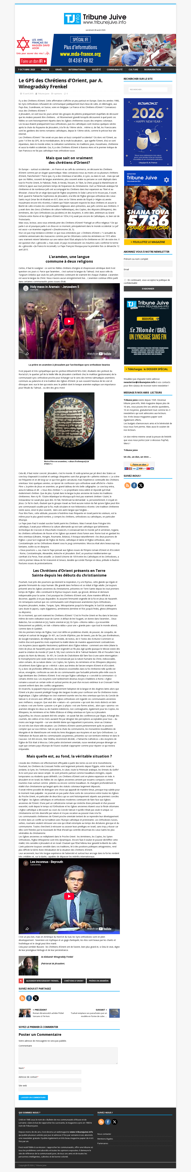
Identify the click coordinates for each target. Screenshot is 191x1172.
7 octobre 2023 (26, 69)
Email (126, 269)
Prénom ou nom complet (136, 259)
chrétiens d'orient (74, 981)
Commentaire (25, 1045)
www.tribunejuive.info (81, 1132)
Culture (133, 69)
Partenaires (102, 1143)
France (45, 69)
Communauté (115, 69)
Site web (23, 1085)
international (77, 69)
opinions (58, 93)
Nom (21, 1068)
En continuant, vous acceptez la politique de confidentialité (147, 282)
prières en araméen (98, 981)
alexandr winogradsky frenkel (42, 981)
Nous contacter (104, 1134)
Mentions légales (105, 1138)
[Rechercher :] (148, 89)
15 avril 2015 (28, 93)
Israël (58, 69)
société (96, 69)
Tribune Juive (43, 93)
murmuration (152, 69)
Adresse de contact (28, 1076)
